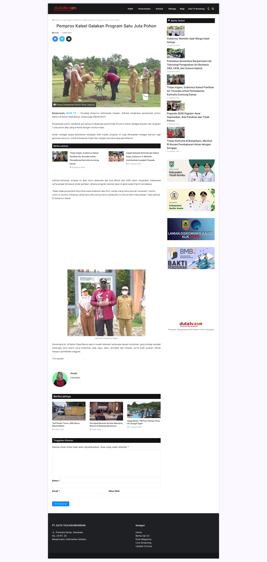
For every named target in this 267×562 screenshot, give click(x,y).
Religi (182, 9)
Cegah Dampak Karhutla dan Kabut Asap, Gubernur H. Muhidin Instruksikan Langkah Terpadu (142, 156)
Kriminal (159, 9)
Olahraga (172, 9)
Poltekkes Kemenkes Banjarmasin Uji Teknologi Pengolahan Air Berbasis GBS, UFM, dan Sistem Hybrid (189, 65)
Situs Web (114, 491)
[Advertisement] (106, 236)
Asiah (56, 33)
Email (56, 491)
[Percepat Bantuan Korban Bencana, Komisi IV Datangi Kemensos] (106, 411)
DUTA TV (71, 113)
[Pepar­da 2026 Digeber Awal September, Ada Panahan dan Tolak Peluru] (176, 109)
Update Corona (144, 546)
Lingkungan (66, 20)
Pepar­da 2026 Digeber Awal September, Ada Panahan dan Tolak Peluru (188, 117)
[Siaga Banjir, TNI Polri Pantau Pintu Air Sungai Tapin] (144, 410)
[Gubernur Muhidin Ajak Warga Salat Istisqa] (176, 35)
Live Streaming (143, 542)
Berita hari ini (142, 535)
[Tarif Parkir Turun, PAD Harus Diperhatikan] (69, 411)
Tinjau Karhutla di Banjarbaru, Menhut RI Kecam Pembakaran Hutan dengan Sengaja (189, 144)
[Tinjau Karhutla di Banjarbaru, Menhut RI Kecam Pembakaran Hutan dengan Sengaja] (176, 137)
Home (57, 20)
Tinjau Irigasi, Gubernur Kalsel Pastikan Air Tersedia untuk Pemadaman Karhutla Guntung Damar (190, 91)
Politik (130, 9)
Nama (56, 480)
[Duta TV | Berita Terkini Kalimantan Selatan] (65, 8)
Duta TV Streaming (196, 9)
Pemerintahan (144, 9)
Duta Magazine (143, 539)
